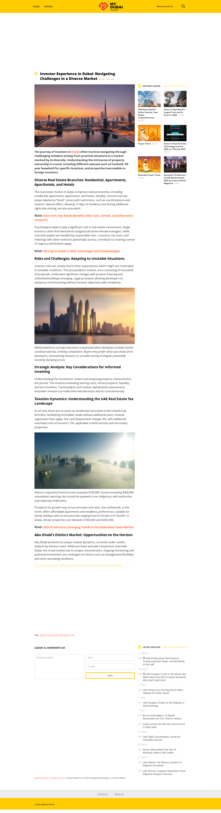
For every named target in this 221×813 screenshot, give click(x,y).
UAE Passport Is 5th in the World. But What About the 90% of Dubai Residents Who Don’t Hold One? (164, 677)
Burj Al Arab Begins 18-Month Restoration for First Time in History (162, 717)
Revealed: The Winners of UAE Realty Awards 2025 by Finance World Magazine (175, 179)
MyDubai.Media (41, 778)
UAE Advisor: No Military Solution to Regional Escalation (162, 764)
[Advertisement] (110, 42)
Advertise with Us (165, 6)
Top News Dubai (57, 778)
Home (36, 6)
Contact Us (103, 793)
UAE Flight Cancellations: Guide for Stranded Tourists (162, 738)
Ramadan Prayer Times (149, 175)
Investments (52, 635)
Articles (48, 6)
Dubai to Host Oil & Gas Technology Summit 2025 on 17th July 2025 (175, 146)
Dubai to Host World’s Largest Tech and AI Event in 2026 (174, 112)
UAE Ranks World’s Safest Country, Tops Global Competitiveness (148, 113)
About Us (119, 793)
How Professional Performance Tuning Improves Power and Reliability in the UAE (164, 661)
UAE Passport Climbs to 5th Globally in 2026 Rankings (163, 704)
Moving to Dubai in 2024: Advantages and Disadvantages (81, 251)
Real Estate (64, 635)
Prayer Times (144, 143)
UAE (73, 635)
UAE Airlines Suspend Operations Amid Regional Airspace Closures (164, 772)
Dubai (76, 152)
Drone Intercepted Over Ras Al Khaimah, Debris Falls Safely (159, 751)
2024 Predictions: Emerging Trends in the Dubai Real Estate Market (88, 527)
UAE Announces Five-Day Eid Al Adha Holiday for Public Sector (163, 691)
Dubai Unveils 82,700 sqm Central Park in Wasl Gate (164, 725)
